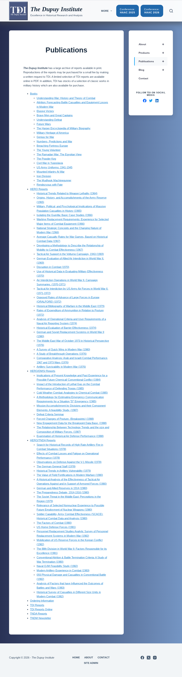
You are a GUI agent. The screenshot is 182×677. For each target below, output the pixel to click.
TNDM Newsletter (40, 618)
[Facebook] (142, 657)
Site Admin (91, 663)
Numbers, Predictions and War (54, 141)
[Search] (171, 11)
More (105, 10)
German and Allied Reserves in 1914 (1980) (62, 488)
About (151, 44)
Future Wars (44, 124)
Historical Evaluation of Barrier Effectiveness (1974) (66, 327)
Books (34, 93)
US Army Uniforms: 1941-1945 (54, 167)
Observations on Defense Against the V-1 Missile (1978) (69, 461)
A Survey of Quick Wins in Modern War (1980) (63, 349)
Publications (151, 61)
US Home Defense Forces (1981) (56, 527)
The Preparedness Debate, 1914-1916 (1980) (63, 492)
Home (76, 657)
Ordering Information (42, 600)
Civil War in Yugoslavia (50, 162)
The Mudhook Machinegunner (54, 180)
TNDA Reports (38, 613)
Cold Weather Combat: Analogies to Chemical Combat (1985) (72, 392)
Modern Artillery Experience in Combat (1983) (63, 570)
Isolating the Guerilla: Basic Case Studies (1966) (65, 215)
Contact (143, 78)
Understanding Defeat (49, 119)
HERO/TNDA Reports (43, 440)
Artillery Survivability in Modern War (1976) (61, 366)
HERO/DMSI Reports (42, 370)
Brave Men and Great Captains (55, 115)
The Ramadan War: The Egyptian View (59, 154)
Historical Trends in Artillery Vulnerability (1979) (64, 470)
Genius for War (45, 136)
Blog (151, 70)
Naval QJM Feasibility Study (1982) (57, 565)
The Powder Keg (46, 158)
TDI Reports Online (41, 609)
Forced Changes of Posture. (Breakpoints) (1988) (65, 418)
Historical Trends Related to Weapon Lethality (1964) (67, 193)
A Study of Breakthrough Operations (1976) (62, 353)
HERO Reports (39, 189)
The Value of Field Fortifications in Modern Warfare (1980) (70, 474)
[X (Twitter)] (148, 657)
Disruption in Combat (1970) (53, 266)
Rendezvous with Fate (50, 184)
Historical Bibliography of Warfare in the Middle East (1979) (71, 306)
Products (151, 53)
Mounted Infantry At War (51, 171)
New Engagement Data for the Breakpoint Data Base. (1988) (72, 423)
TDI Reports (37, 605)
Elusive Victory (45, 111)
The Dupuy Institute (56, 9)
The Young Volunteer (49, 149)
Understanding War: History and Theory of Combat (66, 98)
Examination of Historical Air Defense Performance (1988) (70, 436)
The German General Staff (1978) (56, 466)
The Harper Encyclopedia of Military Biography (63, 128)
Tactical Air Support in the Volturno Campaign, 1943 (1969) (70, 253)
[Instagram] (155, 657)
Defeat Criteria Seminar (50, 414)
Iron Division (44, 176)
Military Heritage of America (53, 132)
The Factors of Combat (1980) (54, 522)
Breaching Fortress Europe (52, 145)
